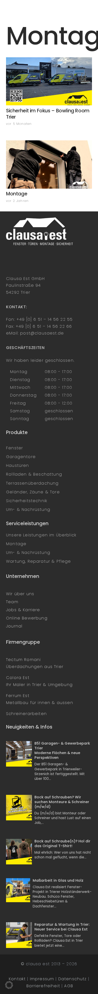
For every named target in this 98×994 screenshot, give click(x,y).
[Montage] (49, 164)
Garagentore (21, 457)
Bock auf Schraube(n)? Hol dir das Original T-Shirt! (62, 843)
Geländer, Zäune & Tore (33, 492)
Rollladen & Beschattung (34, 474)
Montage (16, 193)
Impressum (42, 979)
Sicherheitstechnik (26, 501)
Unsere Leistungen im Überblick (41, 535)
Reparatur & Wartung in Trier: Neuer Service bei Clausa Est (61, 927)
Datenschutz (72, 979)
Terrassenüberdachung (32, 483)
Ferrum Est (17, 696)
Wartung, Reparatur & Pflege (38, 561)
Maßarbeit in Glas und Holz (58, 880)
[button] (9, 985)
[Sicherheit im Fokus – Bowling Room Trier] (49, 81)
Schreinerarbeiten (26, 714)
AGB (68, 986)
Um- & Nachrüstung (28, 509)
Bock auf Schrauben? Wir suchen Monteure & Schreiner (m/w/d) (61, 802)
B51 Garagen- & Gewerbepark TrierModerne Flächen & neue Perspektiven (62, 750)
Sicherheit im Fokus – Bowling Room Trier (47, 113)
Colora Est (17, 678)
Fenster (14, 448)
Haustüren (17, 465)
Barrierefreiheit (43, 986)
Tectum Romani (23, 659)
